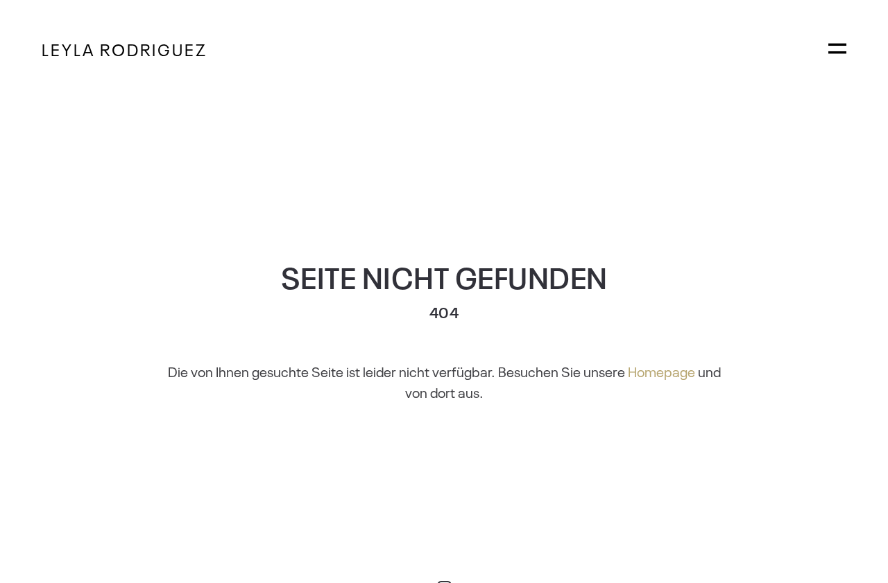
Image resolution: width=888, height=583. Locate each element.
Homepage (661, 371)
